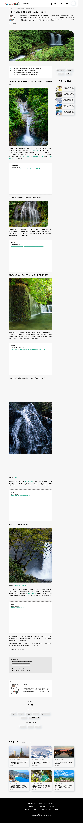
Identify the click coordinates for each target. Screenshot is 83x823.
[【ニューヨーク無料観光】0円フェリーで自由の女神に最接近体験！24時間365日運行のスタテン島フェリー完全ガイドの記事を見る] (19, 752)
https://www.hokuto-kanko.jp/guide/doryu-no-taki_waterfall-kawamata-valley (27, 246)
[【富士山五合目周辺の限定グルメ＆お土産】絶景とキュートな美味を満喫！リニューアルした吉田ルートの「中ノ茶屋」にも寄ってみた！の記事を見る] (59, 88)
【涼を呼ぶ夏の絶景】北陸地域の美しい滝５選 (21, 670)
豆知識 (24, 717)
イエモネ (43, 809)
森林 (31, 727)
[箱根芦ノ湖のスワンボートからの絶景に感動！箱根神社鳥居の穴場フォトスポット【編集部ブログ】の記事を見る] (59, 112)
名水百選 (23, 727)
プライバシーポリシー (50, 803)
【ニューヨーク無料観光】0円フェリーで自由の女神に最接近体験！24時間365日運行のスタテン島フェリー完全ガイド (19, 762)
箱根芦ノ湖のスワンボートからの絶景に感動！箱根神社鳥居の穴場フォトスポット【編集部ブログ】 (68, 112)
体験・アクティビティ (34, 717)
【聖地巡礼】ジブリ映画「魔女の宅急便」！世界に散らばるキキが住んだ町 (68, 106)
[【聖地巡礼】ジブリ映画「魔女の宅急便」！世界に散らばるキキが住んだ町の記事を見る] (59, 106)
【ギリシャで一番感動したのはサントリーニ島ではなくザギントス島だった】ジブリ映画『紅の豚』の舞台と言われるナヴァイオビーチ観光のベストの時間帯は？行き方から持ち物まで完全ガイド (18, 786)
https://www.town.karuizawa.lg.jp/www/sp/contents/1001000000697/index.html (27, 349)
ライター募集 (51, 806)
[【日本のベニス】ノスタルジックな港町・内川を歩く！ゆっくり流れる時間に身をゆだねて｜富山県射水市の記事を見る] (64, 752)
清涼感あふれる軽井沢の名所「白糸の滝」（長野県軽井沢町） (26, 72)
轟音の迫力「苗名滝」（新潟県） (21, 76)
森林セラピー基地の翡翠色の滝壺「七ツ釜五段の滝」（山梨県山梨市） (28, 68)
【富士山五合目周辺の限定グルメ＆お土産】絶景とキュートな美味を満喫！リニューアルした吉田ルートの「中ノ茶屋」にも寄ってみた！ (68, 89)
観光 (13, 714)
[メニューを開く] (73, 3)
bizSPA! (56, 809)
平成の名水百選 (25, 156)
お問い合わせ (42, 806)
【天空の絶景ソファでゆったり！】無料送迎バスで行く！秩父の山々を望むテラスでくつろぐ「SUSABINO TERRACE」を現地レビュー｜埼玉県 (64, 786)
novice (49, 809)
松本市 (15, 477)
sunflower (40, 783)
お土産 (28, 714)
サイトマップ (35, 809)
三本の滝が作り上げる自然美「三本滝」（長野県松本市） (25, 74)
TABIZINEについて (32, 803)
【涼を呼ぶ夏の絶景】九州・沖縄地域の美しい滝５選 (22, 661)
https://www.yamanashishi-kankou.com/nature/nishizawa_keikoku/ (25, 168)
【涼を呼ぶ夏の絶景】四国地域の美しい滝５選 (21, 663)
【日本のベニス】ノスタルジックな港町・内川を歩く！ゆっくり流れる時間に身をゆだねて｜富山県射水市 (64, 762)
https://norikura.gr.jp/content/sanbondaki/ (19, 495)
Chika (62, 759)
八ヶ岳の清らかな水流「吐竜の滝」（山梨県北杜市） (25, 70)
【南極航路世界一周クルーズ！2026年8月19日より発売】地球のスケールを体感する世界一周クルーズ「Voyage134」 (41, 762)
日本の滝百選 (33, 150)
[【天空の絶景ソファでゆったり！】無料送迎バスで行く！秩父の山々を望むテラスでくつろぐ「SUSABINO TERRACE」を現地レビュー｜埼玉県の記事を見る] (64, 776)
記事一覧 (27, 809)
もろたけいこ (18, 759)
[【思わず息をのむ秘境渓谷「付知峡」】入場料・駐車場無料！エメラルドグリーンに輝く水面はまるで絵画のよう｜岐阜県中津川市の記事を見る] (41, 776)
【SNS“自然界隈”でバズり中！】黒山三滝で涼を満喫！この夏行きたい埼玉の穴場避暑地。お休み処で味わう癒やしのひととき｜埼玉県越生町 (68, 94)
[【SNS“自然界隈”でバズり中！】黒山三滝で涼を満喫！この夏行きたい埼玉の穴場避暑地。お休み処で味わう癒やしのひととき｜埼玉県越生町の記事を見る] (59, 94)
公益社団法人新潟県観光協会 (21, 585)
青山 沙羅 (14, 23)
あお (61, 783)
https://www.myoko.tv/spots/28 (17, 607)
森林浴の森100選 (37, 156)
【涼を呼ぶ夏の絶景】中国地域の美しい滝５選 (21, 665)
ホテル (36, 714)
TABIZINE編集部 (41, 759)
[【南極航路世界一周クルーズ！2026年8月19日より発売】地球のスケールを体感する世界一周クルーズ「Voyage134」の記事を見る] (41, 752)
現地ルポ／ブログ (45, 714)
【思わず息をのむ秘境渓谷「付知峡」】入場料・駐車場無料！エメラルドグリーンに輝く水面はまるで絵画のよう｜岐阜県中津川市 (41, 786)
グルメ (21, 714)
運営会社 (41, 803)
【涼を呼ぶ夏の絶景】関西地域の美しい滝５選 (21, 666)
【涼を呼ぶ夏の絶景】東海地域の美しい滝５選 (21, 668)
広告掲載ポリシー (32, 806)
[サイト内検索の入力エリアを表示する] (67, 3)
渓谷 (38, 727)
